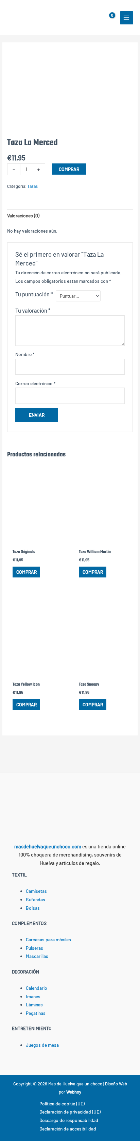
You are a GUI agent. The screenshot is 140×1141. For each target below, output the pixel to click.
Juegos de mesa (42, 1045)
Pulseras (34, 948)
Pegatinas (36, 1013)
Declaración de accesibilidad (67, 1129)
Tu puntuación (34, 294)
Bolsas (33, 908)
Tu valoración (33, 310)
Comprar (69, 169)
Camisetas (36, 891)
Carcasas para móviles (48, 939)
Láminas (34, 1004)
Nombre (24, 354)
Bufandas (35, 899)
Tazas (32, 186)
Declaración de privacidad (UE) (70, 1112)
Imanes (33, 996)
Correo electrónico (35, 383)
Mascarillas (37, 956)
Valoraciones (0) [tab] (23, 215)
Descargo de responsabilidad (68, 1120)
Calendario (36, 988)
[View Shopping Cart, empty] (106, 23)
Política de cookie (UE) (62, 1103)
